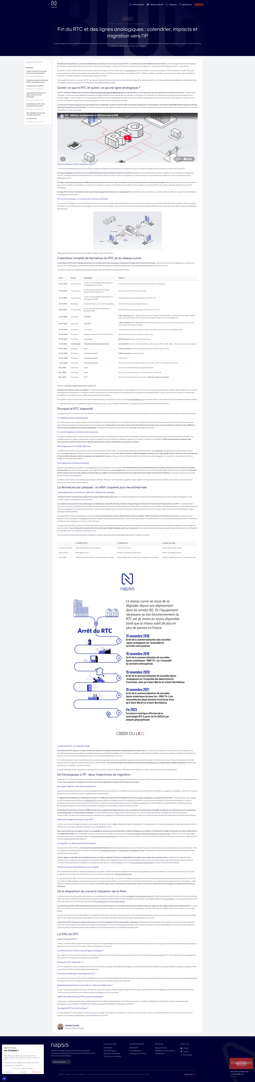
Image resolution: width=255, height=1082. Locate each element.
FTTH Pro (104, 470)
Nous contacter (59, 1062)
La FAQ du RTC (31, 118)
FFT (94, 386)
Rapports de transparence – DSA (126, 1074)
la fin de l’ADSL (168, 899)
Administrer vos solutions (112, 1053)
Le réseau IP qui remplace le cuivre (138, 896)
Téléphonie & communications (165, 1051)
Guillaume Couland (72, 1025)
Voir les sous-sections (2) (35, 76)
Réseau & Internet (161, 1048)
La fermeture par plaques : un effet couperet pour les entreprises (36, 95)
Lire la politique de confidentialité (13, 1065)
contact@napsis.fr (135, 1051)
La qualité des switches (107, 850)
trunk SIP (96, 831)
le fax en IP (67, 813)
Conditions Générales (79, 1074)
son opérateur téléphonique (142, 863)
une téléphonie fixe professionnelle (103, 836)
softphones (159, 451)
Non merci (9, 1072)
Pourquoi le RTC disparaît (35, 86)
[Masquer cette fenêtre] (253, 1058)
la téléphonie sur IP (70, 453)
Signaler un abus (143, 1074)
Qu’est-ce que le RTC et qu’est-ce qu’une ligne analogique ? (36, 72)
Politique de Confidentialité (97, 1074)
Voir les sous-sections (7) (35, 121)
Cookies (110, 1074)
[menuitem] (155, 4)
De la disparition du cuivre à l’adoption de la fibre (35, 114)
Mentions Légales (64, 1074)
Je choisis (23, 1072)
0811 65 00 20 (133, 1048)
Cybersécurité (159, 1053)
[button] (4, 1078)
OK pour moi (37, 1072)
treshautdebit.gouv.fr (136, 399)
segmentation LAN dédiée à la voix (131, 850)
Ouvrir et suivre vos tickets (112, 1056)
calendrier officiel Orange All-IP (75, 386)
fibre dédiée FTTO (118, 470)
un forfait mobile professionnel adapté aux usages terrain (149, 834)
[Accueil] (54, 4)
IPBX (115, 824)
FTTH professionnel (100, 901)
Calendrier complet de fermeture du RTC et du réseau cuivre (37, 81)
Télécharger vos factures (137, 1053)
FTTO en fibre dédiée (117, 901)
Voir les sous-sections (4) (35, 89)
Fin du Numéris (130, 70)
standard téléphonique (123, 874)
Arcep (90, 386)
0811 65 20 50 (108, 1048)
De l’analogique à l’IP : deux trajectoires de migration (35, 105)
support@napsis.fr (110, 1051)
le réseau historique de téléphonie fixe (110, 92)
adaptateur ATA (91, 800)
